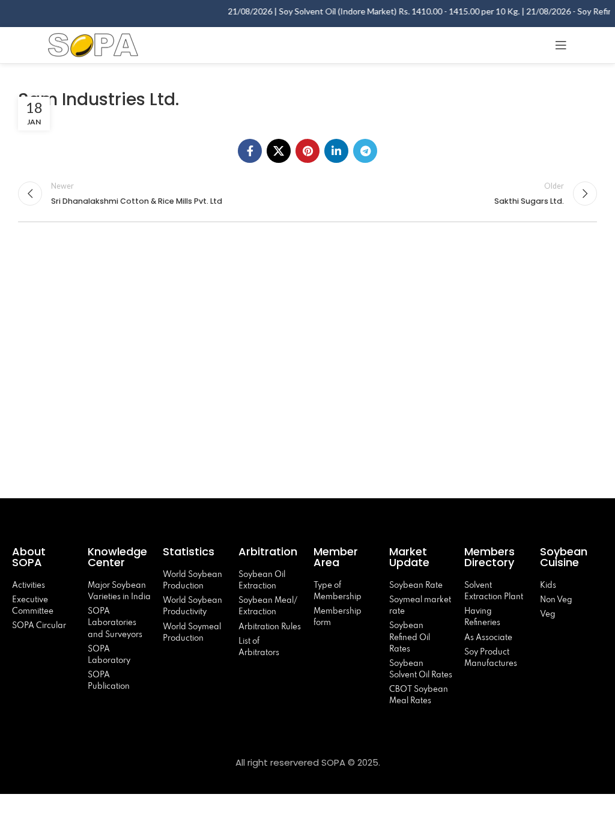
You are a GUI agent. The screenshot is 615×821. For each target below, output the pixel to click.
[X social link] (279, 151)
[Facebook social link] (250, 151)
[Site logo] (93, 43)
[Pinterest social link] (307, 151)
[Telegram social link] (365, 151)
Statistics (188, 551)
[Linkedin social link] (336, 151)
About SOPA (30, 557)
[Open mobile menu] (561, 45)
